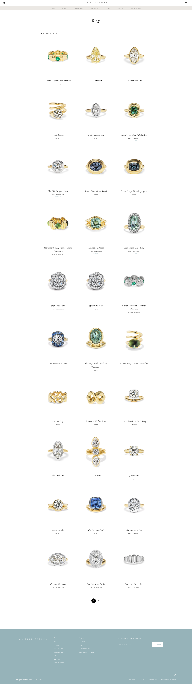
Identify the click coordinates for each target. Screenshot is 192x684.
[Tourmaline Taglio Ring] (134, 224)
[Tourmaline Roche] (96, 224)
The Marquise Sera (134, 80)
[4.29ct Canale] (58, 506)
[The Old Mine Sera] (134, 506)
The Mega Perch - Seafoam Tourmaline (96, 365)
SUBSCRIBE (157, 644)
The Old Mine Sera (134, 529)
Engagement (94, 8)
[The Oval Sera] (58, 452)
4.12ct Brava (134, 475)
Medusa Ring (58, 421)
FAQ (80, 645)
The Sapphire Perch (96, 529)
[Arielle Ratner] (96, 3)
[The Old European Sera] (58, 167)
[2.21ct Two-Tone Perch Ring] (134, 398)
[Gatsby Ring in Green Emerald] (58, 57)
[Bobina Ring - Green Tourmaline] (134, 340)
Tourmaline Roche (96, 247)
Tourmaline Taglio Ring (134, 247)
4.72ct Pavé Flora (96, 305)
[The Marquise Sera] (134, 57)
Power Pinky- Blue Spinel (96, 191)
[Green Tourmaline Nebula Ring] (134, 111)
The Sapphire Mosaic (58, 363)
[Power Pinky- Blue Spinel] (96, 167)
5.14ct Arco (96, 475)
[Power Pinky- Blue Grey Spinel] (134, 167)
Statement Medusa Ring (96, 421)
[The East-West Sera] (58, 560)
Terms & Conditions (86, 652)
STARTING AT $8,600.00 (58, 254)
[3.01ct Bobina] (58, 111)
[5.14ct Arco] (96, 452)
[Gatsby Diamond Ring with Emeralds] (134, 282)
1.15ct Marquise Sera (96, 134)
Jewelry (63, 8)
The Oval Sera (58, 475)
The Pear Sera (96, 80)
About (109, 8)
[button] (186, 3)
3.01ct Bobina (58, 134)
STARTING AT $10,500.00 (134, 312)
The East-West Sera (58, 584)
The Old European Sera (58, 191)
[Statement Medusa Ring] (96, 398)
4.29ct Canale (58, 529)
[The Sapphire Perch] (96, 506)
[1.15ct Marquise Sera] (96, 111)
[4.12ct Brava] (134, 452)
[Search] (4, 3)
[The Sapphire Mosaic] (58, 340)
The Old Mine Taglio (96, 584)
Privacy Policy (84, 648)
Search (82, 641)
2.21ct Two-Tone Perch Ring (134, 421)
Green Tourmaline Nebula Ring (134, 134)
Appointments (136, 8)
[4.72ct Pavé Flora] (96, 282)
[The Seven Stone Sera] (134, 560)
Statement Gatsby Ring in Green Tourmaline (58, 249)
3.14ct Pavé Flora (58, 305)
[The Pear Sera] (96, 57)
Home (52, 8)
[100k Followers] (175, 675)
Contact (121, 8)
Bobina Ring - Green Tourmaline (134, 363)
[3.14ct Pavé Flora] (58, 282)
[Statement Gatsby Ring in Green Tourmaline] (58, 224)
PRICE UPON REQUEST (96, 84)
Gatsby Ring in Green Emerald (58, 80)
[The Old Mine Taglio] (96, 560)
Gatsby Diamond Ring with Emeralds (134, 307)
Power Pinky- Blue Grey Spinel (134, 191)
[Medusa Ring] (58, 398)
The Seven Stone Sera (134, 584)
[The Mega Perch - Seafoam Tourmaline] (96, 340)
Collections (78, 8)
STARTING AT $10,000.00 (58, 84)
